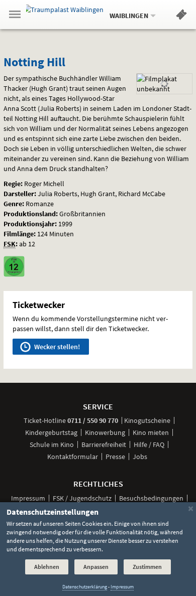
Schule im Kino (52, 444)
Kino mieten (151, 432)
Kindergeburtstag (51, 432)
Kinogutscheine (147, 420)
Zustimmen (147, 566)
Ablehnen (46, 566)
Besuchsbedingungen (151, 498)
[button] (181, 16)
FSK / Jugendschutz (82, 498)
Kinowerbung (105, 432)
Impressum (28, 498)
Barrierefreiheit (103, 444)
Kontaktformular (72, 456)
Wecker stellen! (56, 346)
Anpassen (96, 566)
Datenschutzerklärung (84, 586)
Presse (115, 456)
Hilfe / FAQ (149, 444)
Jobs (140, 456)
